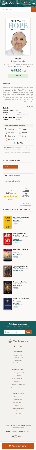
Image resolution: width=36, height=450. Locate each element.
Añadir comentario (10, 167)
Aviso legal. (18, 375)
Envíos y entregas (18, 405)
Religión (18, 112)
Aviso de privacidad (18, 373)
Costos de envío (18, 399)
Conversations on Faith (21, 217)
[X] (18, 346)
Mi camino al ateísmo (20, 282)
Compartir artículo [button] (13, 181)
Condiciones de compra (18, 384)
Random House (21, 108)
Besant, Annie (17, 283)
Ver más (30, 106)
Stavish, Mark (17, 301)
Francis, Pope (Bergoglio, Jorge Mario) (18, 64)
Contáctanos (18, 360)
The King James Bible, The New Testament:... (20, 267)
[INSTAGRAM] (21, 346)
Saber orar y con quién (20, 249)
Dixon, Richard (24, 66)
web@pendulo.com (18, 357)
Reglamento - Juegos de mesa (18, 387)
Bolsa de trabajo (18, 363)
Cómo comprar (18, 397)
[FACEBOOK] (14, 346)
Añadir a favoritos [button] (13, 176)
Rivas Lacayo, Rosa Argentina (18, 251)
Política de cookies (18, 381)
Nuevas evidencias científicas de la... (19, 234)
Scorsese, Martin (18, 218)
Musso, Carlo (12, 66)
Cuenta (18, 411)
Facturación (18, 413)
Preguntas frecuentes (18, 408)
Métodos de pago (18, 402)
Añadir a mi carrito (20, 446)
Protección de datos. (18, 378)
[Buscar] (33, 9)
